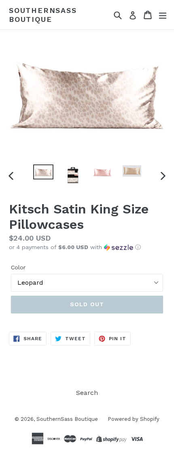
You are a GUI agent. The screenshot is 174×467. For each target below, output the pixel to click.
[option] (43, 171)
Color (18, 267)
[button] (87, 247)
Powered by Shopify (133, 419)
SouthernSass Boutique (43, 14)
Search (87, 393)
